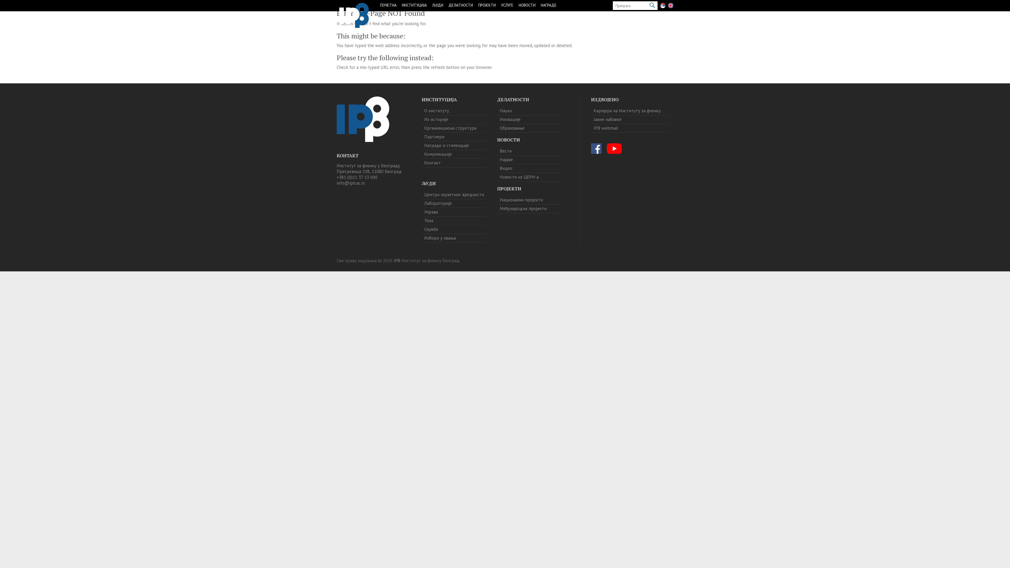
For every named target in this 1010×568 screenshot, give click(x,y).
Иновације (510, 119)
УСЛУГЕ (507, 5)
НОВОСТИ (527, 5)
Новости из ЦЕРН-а (519, 177)
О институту (436, 111)
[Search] (652, 6)
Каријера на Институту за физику (627, 111)
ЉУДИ (437, 5)
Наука (506, 111)
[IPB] (354, 15)
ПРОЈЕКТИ (487, 5)
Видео (506, 168)
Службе (431, 229)
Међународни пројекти (523, 208)
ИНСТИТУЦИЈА (414, 5)
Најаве (506, 160)
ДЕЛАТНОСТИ (460, 5)
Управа (431, 212)
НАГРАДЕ (549, 5)
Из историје (436, 119)
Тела (428, 221)
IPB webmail (606, 128)
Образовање (512, 128)
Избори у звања (440, 238)
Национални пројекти (521, 200)
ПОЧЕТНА (388, 5)
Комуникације (438, 154)
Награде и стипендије (446, 145)
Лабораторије (438, 203)
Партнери (434, 137)
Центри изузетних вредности (454, 194)
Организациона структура (450, 128)
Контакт (432, 163)
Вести (506, 151)
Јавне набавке (608, 119)
